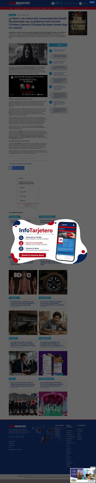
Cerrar (91, 2)
